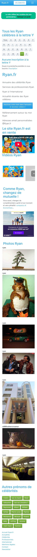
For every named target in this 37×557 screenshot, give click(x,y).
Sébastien (7, 503)
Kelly (5, 521)
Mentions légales (8, 544)
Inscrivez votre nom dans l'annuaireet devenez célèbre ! (17, 105)
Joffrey (13, 521)
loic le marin (16, 498)
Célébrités (20, 3)
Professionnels (7, 540)
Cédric (6, 498)
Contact (5, 547)
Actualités (6, 535)
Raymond (7, 507)
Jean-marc (7, 526)
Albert (16, 507)
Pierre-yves (16, 512)
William (25, 507)
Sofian (5, 512)
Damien (18, 526)
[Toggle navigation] (32, 3)
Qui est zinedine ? (21, 503)
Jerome (22, 521)
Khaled (26, 517)
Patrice (26, 512)
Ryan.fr (5, 3)
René (26, 498)
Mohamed (7, 517)
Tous (5, 40)
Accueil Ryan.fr (8, 532)
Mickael (17, 517)
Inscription (13, 68)
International (7, 542)
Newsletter (6, 549)
